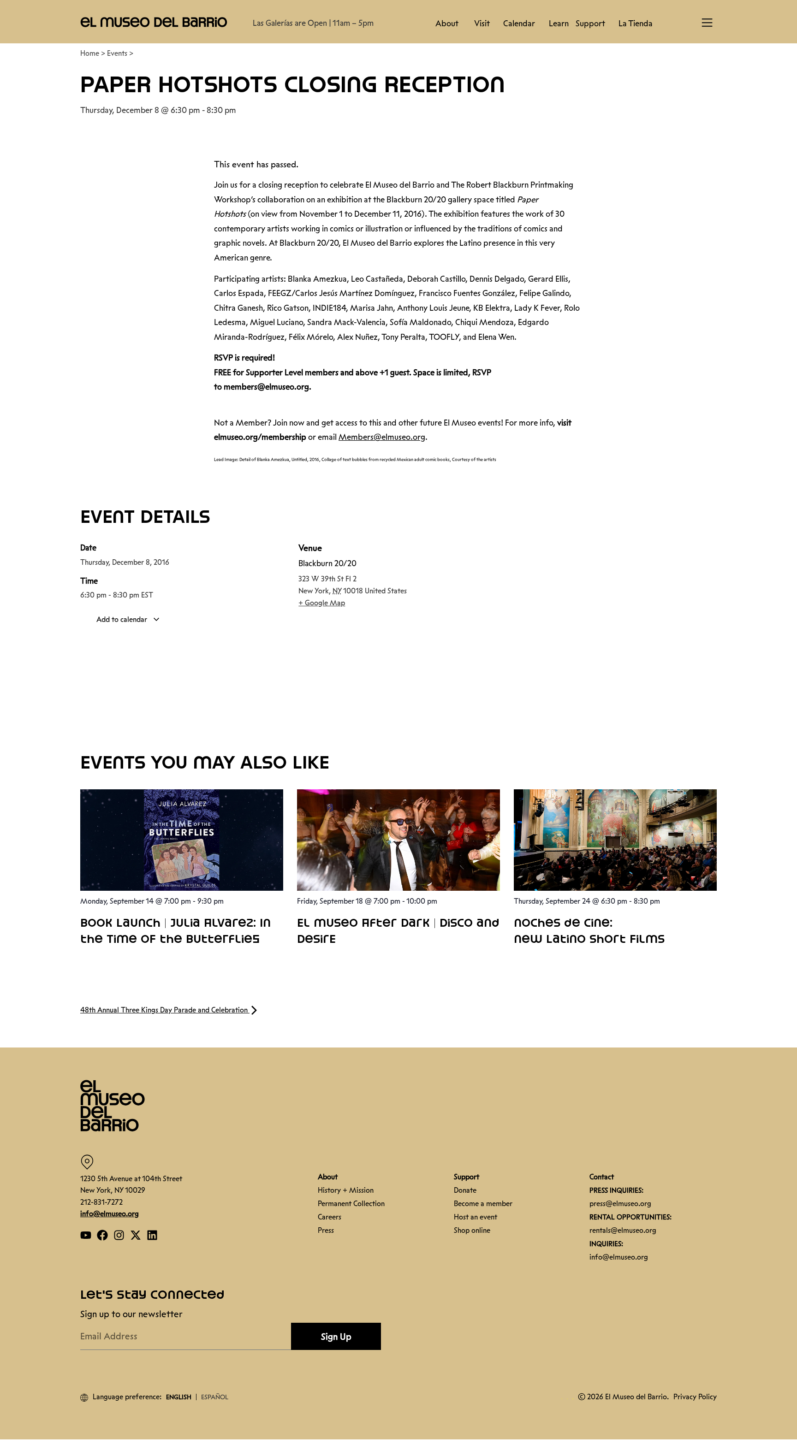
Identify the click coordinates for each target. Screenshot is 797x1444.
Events (117, 53)
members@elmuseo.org (266, 387)
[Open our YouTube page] (85, 1235)
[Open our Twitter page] (135, 1235)
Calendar (519, 23)
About (446, 23)
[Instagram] (119, 1235)
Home (89, 53)
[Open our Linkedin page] (152, 1235)
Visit (482, 23)
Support (590, 23)
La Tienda (636, 23)
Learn (559, 23)
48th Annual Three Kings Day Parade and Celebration (165, 1010)
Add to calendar (122, 619)
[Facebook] (102, 1235)
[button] (154, 21)
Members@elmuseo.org (382, 437)
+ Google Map (321, 602)
